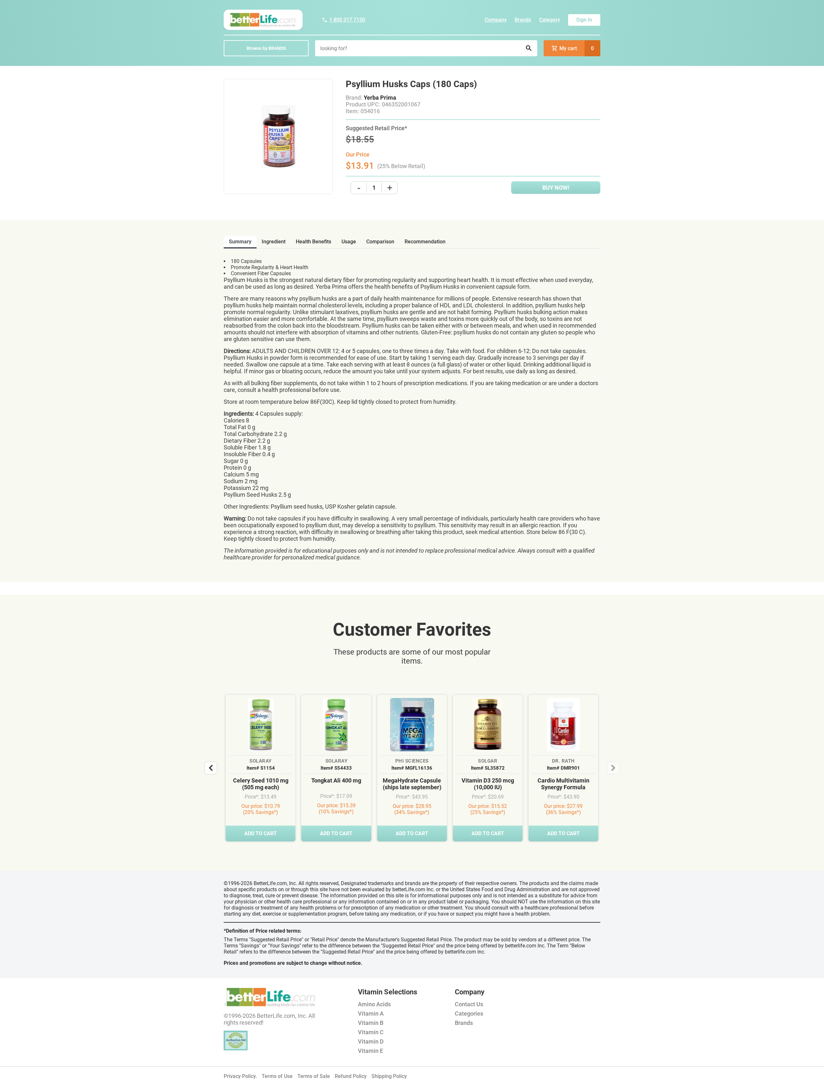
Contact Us (469, 1004)
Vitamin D (371, 1041)
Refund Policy (351, 1076)
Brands (523, 20)
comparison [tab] (380, 242)
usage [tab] (349, 242)
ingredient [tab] (274, 242)
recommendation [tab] (425, 242)
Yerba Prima (380, 97)
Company (496, 20)
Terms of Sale (313, 1076)
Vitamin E (370, 1050)
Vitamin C (371, 1032)
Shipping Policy (389, 1076)
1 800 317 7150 (347, 20)
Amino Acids (374, 1004)
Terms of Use (277, 1076)
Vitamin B (370, 1022)
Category (549, 20)
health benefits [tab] (313, 242)
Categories (469, 1013)
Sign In (584, 20)
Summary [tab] (240, 242)
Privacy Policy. (240, 1076)
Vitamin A (371, 1013)
